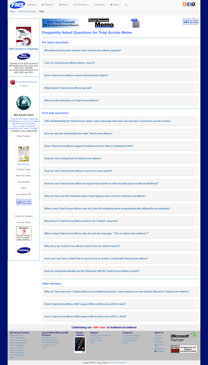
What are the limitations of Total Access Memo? (71, 100)
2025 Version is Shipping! (23, 49)
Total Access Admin (16, 335)
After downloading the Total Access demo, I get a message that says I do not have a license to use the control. (107, 121)
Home (12, 11)
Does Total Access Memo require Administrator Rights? (76, 75)
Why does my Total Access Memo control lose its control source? (82, 246)
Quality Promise (160, 349)
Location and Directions (130, 338)
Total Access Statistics (17, 355)
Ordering (48, 4)
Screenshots (24, 182)
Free (80, 4)
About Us (158, 335)
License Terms (24, 222)
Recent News (159, 342)
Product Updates (96, 340)
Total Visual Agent (48, 338)
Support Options (96, 338)
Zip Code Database (49, 345)
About (116, 4)
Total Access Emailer (17, 345)
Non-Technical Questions (131, 335)
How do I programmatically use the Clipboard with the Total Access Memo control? (91, 271)
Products (31, 4)
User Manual (22, 194)
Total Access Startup (17, 352)
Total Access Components (19, 340)
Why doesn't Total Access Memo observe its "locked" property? (81, 221)
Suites (12, 357)
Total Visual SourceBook (50, 342)
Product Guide (24, 169)
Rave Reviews (24, 136)
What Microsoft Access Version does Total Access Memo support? (82, 50)
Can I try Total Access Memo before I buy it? (69, 63)
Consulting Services (158, 339)
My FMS (125, 343)
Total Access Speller (17, 350)
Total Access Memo (27, 11)
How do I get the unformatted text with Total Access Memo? (78, 133)
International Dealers (129, 340)
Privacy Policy (112, 362)
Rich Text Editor (23, 175)
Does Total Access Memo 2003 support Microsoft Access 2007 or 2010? (85, 316)
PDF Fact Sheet (23, 164)
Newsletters (160, 351)
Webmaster (122, 362)
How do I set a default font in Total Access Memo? (73, 158)
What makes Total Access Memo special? (68, 88)
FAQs (23, 188)
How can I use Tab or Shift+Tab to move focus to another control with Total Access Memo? (96, 258)
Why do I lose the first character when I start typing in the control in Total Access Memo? (95, 196)
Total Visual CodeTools (50, 340)
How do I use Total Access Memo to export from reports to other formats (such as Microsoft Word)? (101, 183)
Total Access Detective (18, 343)
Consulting (99, 4)
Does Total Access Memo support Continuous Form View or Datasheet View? (88, 146)
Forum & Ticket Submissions (100, 335)
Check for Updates (24, 216)
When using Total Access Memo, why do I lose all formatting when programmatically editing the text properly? (107, 208)
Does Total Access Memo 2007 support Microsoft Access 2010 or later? (85, 304)
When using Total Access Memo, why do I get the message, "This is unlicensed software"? (96, 233)
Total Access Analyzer (17, 338)
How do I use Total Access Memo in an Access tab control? (78, 171)
